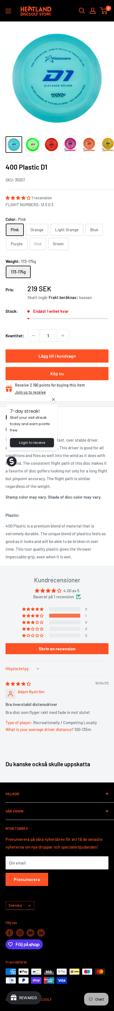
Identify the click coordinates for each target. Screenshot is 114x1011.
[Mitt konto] (92, 11)
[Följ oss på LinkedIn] (41, 933)
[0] (103, 10)
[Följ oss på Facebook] (9, 933)
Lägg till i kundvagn (57, 355)
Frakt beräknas (62, 297)
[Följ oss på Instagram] (20, 933)
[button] (19, 197)
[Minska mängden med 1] (33, 335)
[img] (18, 683)
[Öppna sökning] (82, 11)
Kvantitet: (15, 335)
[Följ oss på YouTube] (30, 933)
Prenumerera (27, 879)
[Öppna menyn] (8, 11)
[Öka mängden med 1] (63, 335)
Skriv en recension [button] (57, 648)
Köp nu (57, 373)
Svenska (15, 905)
